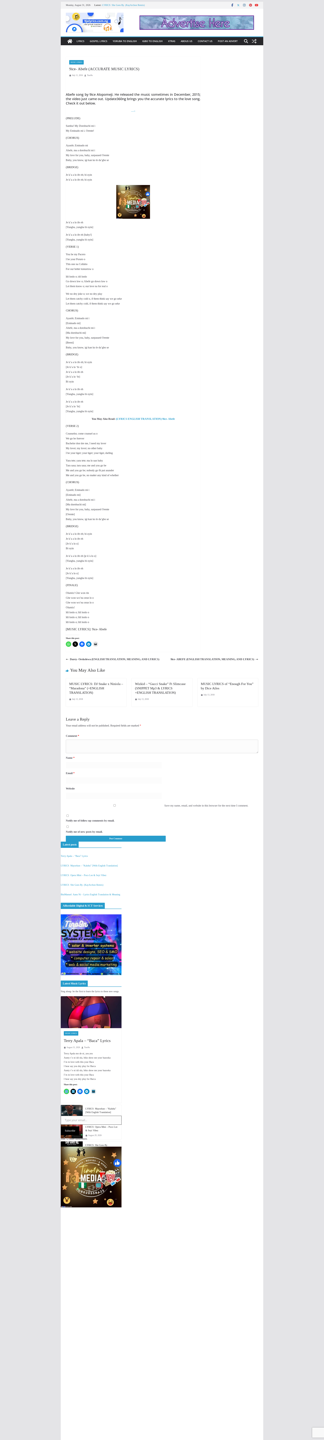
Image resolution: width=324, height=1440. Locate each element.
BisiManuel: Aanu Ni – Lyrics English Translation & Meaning (90, 894)
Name (70, 757)
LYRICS (80, 41)
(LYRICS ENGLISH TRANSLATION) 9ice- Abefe (145, 418)
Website (70, 788)
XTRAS (171, 41)
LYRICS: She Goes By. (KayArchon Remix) (82, 885)
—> (133, 111)
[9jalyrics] (70, 41)
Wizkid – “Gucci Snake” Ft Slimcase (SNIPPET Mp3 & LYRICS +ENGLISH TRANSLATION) (160, 688)
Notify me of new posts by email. (84, 831)
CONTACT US (205, 41)
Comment (72, 735)
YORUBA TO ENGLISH (125, 41)
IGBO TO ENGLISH (152, 41)
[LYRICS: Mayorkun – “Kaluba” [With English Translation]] (72, 1113)
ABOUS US (186, 41)
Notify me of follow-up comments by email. (90, 820)
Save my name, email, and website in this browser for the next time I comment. (206, 805)
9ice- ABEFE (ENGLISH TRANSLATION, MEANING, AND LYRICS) (212, 659)
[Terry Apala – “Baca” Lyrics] (91, 1012)
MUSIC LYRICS (76, 62)
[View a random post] (254, 41)
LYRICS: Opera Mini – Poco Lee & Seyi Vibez (125, 5)
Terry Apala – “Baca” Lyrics (74, 856)
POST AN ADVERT (228, 41)
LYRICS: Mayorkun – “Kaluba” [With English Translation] (89, 865)
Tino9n (90, 75)
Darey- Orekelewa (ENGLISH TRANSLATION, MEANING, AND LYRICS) (114, 659)
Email (70, 773)
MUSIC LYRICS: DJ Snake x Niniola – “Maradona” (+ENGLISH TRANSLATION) (96, 688)
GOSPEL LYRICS (98, 41)
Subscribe (70, 1130)
